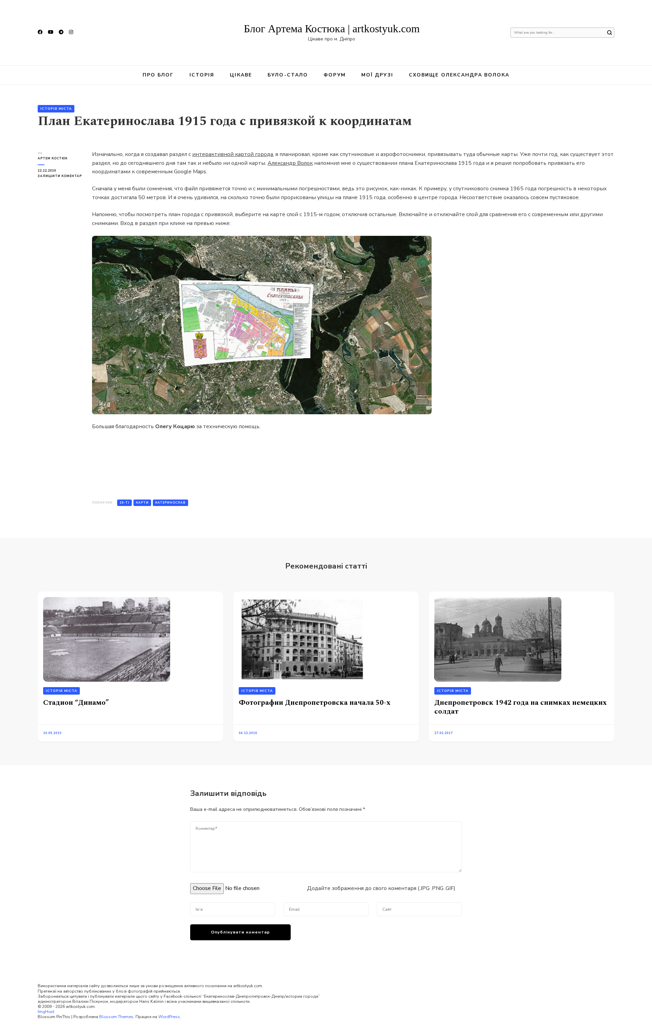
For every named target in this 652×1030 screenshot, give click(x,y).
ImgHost (46, 1011)
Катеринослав (170, 503)
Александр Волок (290, 163)
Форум (335, 75)
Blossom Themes (116, 1016)
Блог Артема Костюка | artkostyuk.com (332, 28)
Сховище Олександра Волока (459, 75)
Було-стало (288, 75)
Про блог (158, 75)
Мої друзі (377, 75)
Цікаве (241, 75)
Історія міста (56, 108)
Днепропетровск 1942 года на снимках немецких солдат (520, 707)
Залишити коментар (60, 176)
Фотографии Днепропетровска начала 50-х (315, 702)
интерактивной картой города (232, 154)
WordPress (169, 1016)
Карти (142, 503)
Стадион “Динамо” (76, 702)
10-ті (124, 503)
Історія (202, 75)
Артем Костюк (53, 158)
